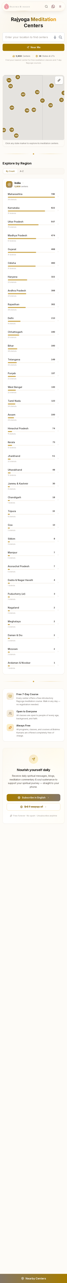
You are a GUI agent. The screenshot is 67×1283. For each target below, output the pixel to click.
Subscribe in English (34, 797)
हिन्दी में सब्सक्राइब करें (33, 806)
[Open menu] (60, 6)
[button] (12, 108)
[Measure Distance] (59, 80)
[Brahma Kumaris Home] (17, 6)
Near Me (35, 47)
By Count (10, 171)
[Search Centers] (46, 6)
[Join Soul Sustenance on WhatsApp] (53, 6)
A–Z (22, 171)
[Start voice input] (55, 37)
